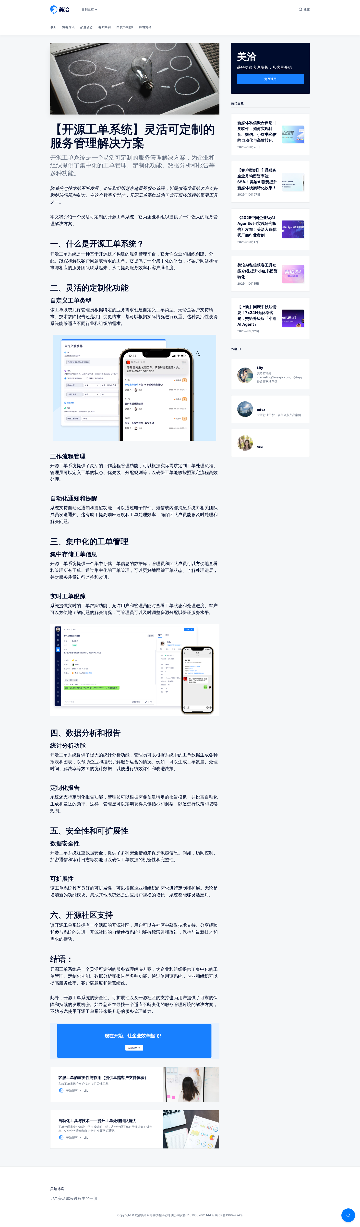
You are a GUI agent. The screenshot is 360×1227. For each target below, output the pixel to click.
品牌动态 (86, 27)
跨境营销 (145, 27)
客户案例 (104, 27)
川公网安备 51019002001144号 (192, 1215)
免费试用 (270, 79)
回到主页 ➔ (89, 9)
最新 (53, 27)
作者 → (236, 349)
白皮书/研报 (125, 27)
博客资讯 (68, 27)
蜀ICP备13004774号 (229, 1215)
